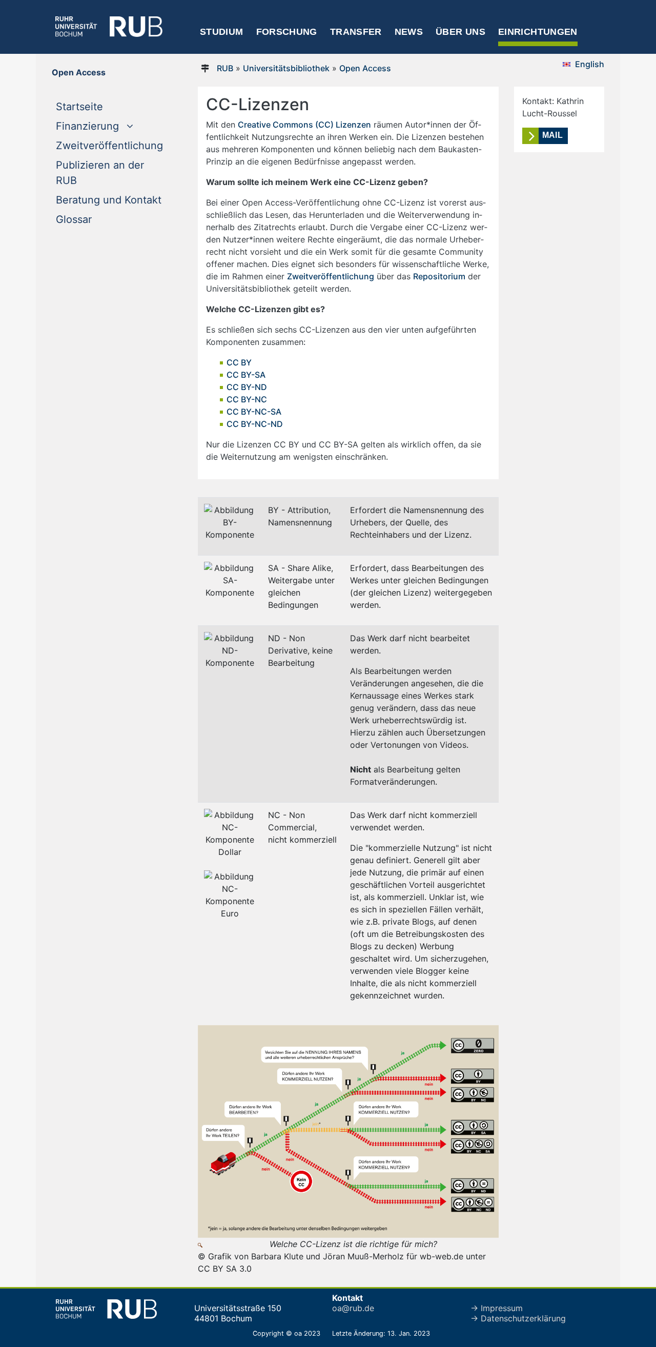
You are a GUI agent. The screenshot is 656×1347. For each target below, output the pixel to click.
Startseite (100, 106)
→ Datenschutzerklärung (518, 1318)
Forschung (286, 32)
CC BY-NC (247, 399)
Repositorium (439, 276)
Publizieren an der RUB (100, 173)
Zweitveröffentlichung (109, 145)
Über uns (460, 32)
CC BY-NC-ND (255, 424)
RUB (225, 68)
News (409, 32)
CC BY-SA (246, 375)
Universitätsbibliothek (286, 68)
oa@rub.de (353, 1308)
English (589, 64)
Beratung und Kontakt (108, 200)
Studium (221, 32)
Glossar (74, 219)
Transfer (356, 32)
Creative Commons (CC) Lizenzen (304, 124)
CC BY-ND (247, 387)
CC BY (239, 362)
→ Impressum (496, 1308)
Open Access (365, 68)
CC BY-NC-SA (254, 411)
